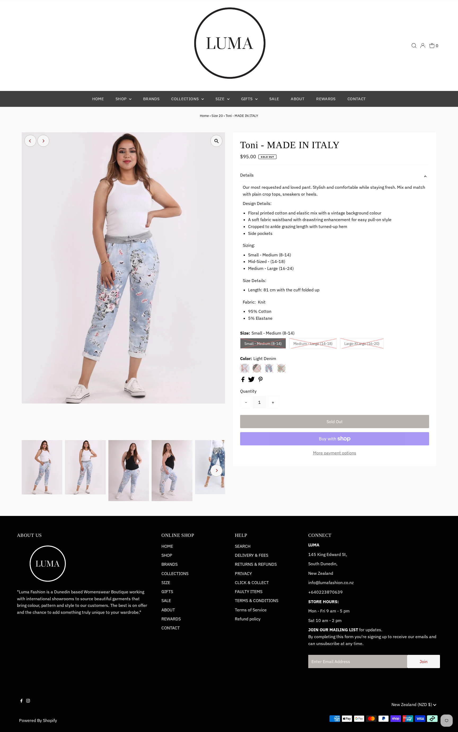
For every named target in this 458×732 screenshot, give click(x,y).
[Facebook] (21, 705)
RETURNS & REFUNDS (256, 564)
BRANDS (169, 564)
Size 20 (217, 115)
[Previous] (30, 141)
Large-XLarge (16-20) (362, 343)
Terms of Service (251, 609)
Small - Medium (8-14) (263, 343)
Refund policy (248, 618)
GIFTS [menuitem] (247, 98)
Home (204, 115)
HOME (167, 546)
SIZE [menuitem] (220, 98)
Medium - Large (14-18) (313, 343)
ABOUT (168, 609)
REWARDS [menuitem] (326, 98)
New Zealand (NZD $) (412, 704)
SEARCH (242, 546)
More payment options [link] (334, 452)
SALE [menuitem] (274, 98)
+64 (312, 592)
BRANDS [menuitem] (151, 98)
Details (247, 175)
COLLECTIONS (174, 573)
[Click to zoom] (216, 141)
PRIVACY (243, 573)
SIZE (165, 582)
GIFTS (167, 591)
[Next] (43, 141)
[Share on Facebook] (243, 380)
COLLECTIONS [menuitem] (185, 98)
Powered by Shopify (38, 720)
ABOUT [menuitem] (298, 98)
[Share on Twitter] (252, 380)
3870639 (333, 592)
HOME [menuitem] (98, 98)
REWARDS (171, 618)
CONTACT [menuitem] (356, 98)
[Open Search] (414, 45)
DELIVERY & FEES (251, 555)
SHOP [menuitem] (122, 98)
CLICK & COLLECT (252, 582)
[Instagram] (28, 705)
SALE (166, 600)
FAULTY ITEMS (248, 591)
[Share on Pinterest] (260, 380)
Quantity (248, 391)
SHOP (166, 555)
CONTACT (170, 627)
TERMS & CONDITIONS (256, 600)
